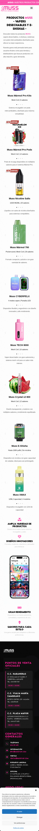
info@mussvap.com (18, 751)
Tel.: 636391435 (12, 702)
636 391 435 (14, 745)
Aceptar (19, 811)
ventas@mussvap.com (19, 758)
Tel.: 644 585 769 (13, 682)
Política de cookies (18, 828)
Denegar (19, 817)
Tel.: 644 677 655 (13, 721)
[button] (36, 790)
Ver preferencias (19, 823)
